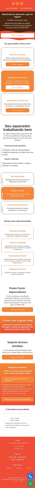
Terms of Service (16, 481)
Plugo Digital (24, 477)
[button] (2, 424)
